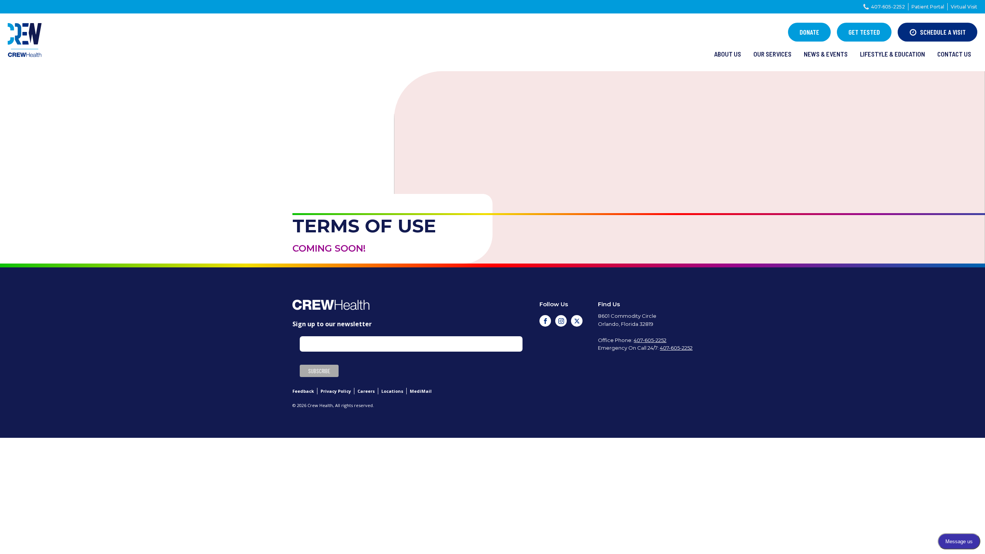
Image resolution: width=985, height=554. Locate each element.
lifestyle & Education (892, 54)
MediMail (421, 391)
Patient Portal (928, 7)
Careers (366, 391)
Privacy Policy (336, 391)
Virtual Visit (964, 7)
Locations (392, 391)
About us (727, 54)
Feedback (303, 391)
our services (772, 54)
